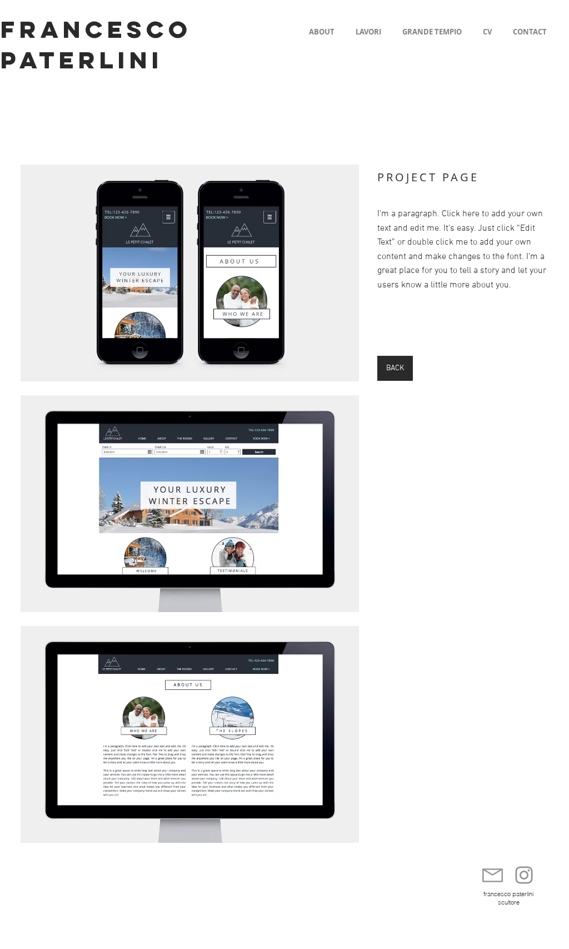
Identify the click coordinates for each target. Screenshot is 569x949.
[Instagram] (524, 875)
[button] (190, 273)
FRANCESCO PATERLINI (96, 44)
